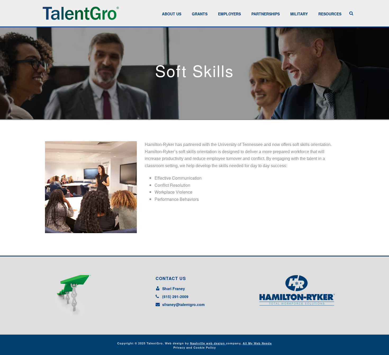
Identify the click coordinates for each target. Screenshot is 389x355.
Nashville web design (208, 343)
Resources (329, 13)
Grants (199, 13)
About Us (171, 13)
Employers (229, 13)
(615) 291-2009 (175, 296)
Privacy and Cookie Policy (194, 347)
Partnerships (265, 13)
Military (299, 13)
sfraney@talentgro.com (183, 304)
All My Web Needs (257, 343)
